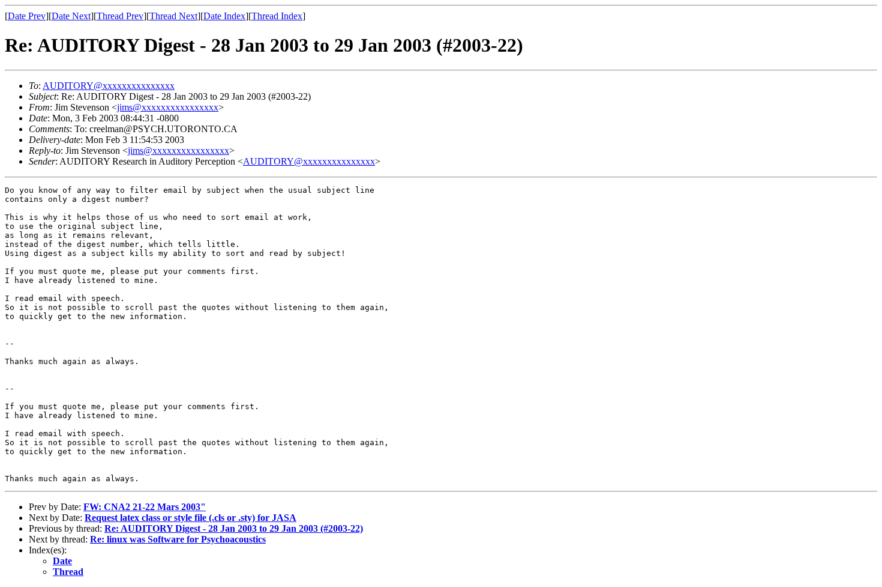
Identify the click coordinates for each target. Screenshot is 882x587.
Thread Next (173, 16)
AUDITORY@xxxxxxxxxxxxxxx (109, 86)
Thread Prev (120, 16)
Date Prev (27, 16)
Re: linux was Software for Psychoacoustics (178, 539)
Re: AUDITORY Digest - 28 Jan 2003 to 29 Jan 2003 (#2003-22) (233, 528)
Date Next (71, 16)
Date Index (224, 16)
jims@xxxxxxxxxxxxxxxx (167, 107)
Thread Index (276, 16)
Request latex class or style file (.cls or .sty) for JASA (190, 517)
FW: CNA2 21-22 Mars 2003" (144, 507)
